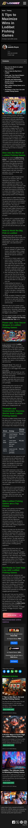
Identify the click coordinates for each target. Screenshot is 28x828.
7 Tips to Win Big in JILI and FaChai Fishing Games (13, 698)
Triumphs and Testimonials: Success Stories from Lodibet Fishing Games (13, 81)
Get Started (14, 661)
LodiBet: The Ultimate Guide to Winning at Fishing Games (13, 771)
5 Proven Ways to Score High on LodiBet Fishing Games (13, 735)
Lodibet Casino (20, 603)
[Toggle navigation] (24, 3)
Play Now (14, 643)
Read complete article (8, 709)
